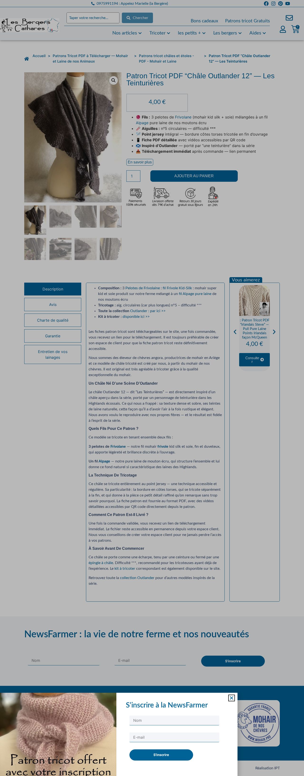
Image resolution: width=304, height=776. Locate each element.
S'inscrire (161, 755)
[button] (231, 698)
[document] (152, 388)
